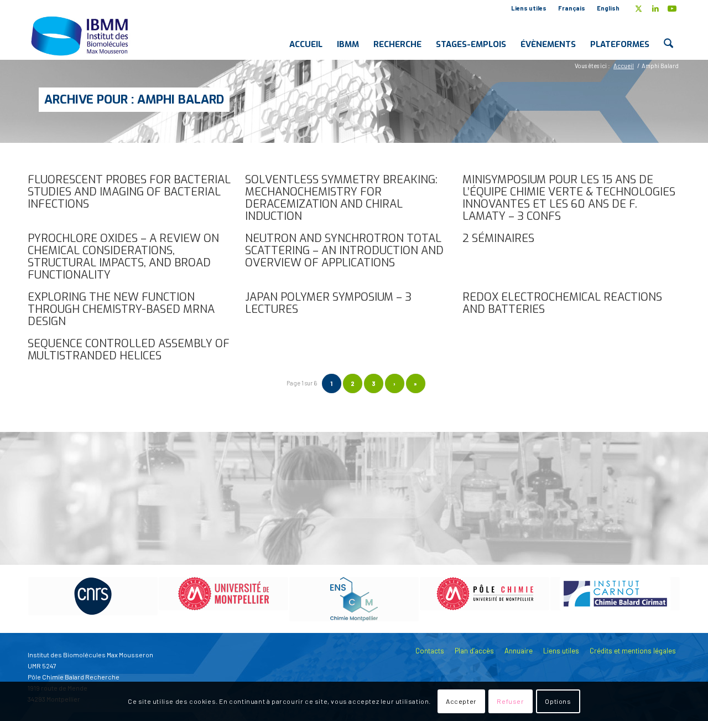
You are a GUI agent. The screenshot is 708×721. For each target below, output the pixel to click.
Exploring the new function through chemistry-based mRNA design (121, 309)
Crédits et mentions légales (633, 650)
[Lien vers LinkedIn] (655, 8)
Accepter (461, 701)
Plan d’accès (474, 650)
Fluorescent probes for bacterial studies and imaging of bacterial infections (129, 192)
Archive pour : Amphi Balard (134, 99)
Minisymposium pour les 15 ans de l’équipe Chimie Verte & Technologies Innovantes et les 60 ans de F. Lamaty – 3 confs (568, 198)
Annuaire (518, 650)
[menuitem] (529, 8)
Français (571, 8)
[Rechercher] (668, 35)
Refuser (510, 701)
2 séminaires (498, 238)
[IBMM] (81, 35)
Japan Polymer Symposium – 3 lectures (328, 303)
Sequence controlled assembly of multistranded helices (129, 349)
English (608, 8)
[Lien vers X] (639, 8)
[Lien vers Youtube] (672, 8)
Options (558, 701)
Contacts (429, 650)
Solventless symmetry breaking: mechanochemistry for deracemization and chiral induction (341, 198)
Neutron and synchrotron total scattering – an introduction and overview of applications (344, 250)
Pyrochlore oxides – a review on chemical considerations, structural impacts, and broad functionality (123, 256)
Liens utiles (528, 8)
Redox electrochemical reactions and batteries (562, 303)
